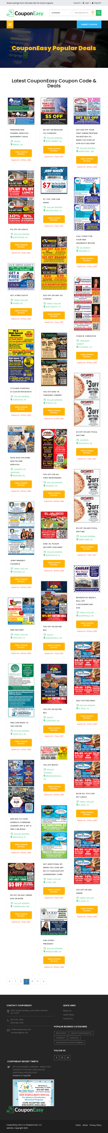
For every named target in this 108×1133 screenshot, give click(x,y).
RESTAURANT (61, 1033)
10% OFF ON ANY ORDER (84, 891)
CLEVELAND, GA (52, 720)
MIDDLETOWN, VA (53, 951)
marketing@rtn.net (19, 1032)
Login (87, 3)
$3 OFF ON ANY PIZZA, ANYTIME (86, 434)
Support (76, 3)
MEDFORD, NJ (18, 475)
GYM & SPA (74, 1038)
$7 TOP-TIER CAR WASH (51, 201)
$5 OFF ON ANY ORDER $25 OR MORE (21, 897)
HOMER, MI (17, 303)
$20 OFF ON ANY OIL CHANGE (53, 297)
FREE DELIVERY (17, 630)
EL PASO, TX (83, 708)
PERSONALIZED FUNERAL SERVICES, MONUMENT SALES (19, 133)
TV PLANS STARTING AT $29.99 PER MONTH (21, 390)
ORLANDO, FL (84, 251)
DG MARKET (84, 248)
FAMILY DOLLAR (20, 300)
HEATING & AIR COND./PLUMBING (69, 1042)
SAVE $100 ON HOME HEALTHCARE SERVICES (20, 461)
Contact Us (68, 1018)
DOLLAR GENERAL (21, 234)
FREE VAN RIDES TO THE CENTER (19, 724)
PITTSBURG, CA (85, 347)
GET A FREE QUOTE (19, 295)
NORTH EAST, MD (86, 151)
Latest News (68, 1014)
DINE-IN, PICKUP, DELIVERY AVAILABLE (52, 545)
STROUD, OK (51, 403)
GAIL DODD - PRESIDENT (49, 942)
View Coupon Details (21, 153)
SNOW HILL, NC (19, 734)
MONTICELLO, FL (52, 555)
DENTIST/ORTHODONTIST (81, 1033)
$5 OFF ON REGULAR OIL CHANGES (53, 131)
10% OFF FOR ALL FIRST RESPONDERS (52, 476)
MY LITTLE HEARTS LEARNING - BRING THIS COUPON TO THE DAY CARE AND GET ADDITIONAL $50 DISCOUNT (31, 1071)
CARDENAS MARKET (83, 342)
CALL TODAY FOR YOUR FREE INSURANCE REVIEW (85, 239)
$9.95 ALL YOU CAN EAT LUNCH (85, 795)
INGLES (16, 141)
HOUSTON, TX (18, 638)
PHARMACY (60, 1038)
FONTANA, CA (18, 572)
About (85, 1125)
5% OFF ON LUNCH (19, 229)
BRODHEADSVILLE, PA (53, 777)
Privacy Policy (95, 1125)
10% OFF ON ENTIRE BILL (52, 628)
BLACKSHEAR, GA (20, 237)
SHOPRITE (84, 440)
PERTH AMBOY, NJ (53, 141)
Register (97, 3)
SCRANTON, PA (19, 399)
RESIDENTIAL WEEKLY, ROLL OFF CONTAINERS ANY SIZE (86, 602)
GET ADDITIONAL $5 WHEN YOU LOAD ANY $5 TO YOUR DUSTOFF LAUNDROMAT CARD (53, 869)
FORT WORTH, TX (53, 306)
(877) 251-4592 (17, 1019)
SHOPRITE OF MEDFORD (18, 471)
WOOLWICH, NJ (85, 443)
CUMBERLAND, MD (20, 906)
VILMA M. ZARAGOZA (86, 336)
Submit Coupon (89, 24)
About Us (67, 1010)
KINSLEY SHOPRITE (49, 771)
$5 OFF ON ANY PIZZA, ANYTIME (86, 530)
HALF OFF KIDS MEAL (85, 700)
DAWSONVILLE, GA (53, 638)
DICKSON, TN (51, 485)
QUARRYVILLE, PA (86, 615)
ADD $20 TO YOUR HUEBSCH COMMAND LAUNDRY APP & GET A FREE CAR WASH (20, 824)
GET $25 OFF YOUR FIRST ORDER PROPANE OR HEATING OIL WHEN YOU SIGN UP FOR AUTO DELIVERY (87, 137)
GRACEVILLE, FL (19, 837)
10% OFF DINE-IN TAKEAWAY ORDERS (52, 393)
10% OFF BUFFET (50, 765)
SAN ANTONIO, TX (53, 210)
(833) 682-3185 (17, 1022)
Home (78, 1125)
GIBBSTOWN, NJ (85, 539)
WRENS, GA (17, 144)
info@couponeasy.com (21, 1029)
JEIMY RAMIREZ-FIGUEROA (18, 562)
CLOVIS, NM (50, 882)
